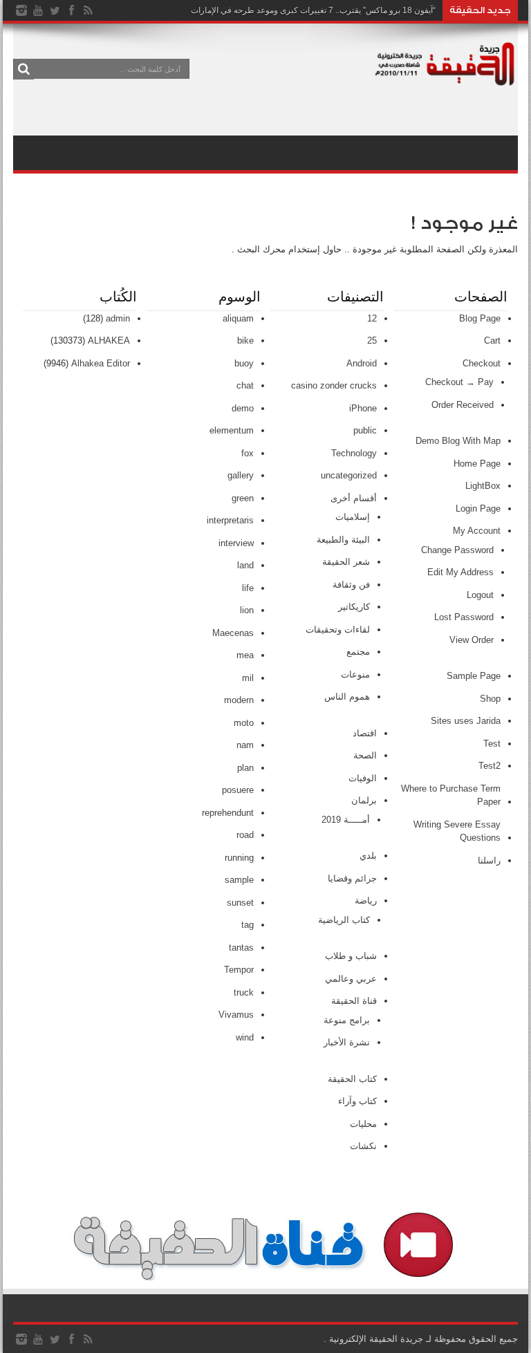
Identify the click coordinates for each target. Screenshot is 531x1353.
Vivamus (236, 1014)
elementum (231, 430)
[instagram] (21, 10)
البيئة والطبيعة (343, 539)
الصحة (365, 755)
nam (245, 745)
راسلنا (489, 860)
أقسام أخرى (353, 498)
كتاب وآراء (357, 1101)
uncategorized (349, 475)
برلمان (364, 800)
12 (372, 318)
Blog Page (480, 318)
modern (239, 700)
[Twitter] (55, 10)
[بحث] (23, 69)
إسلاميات (352, 517)
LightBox (483, 485)
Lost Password (464, 617)
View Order (471, 640)
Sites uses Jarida (466, 721)
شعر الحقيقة (346, 562)
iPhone (363, 408)
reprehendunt (228, 813)
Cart (492, 340)
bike (245, 340)
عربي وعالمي (351, 978)
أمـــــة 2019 (346, 819)
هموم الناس (347, 696)
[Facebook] (71, 10)
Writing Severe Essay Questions (457, 831)
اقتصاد (365, 733)
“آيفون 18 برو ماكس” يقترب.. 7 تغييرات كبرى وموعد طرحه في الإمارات (313, 10)
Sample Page (474, 676)
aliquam (238, 318)
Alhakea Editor (100, 363)
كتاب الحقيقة (352, 1079)
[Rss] (88, 10)
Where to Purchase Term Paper (451, 795)
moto (244, 723)
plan (245, 768)
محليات (363, 1124)
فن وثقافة (351, 584)
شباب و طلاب (351, 956)
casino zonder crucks (334, 385)
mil (248, 678)
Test (492, 743)
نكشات (363, 1146)
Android (361, 363)
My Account (477, 530)
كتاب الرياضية (344, 920)
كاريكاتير (354, 606)
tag (247, 925)
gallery (240, 475)
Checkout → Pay (459, 382)
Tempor (239, 969)
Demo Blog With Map (458, 441)
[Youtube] (38, 10)
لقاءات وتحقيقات (338, 629)
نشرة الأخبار (347, 1042)
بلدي (368, 855)
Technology (354, 453)
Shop (490, 698)
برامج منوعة (347, 1020)
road (245, 835)
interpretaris (230, 520)
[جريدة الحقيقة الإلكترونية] (445, 78)
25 (372, 340)
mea (245, 655)
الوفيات (362, 778)
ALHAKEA (109, 340)
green (243, 498)
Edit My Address (460, 572)
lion (247, 610)
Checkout (482, 363)
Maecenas (233, 633)
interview (236, 543)
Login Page (478, 508)
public (365, 430)
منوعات (355, 674)
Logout (480, 595)
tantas (241, 947)
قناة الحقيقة (354, 1001)
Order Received (462, 405)
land (245, 565)
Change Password (457, 550)
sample (239, 880)
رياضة (366, 900)
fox (247, 453)
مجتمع (358, 651)
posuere (238, 790)
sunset (240, 902)
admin (118, 318)
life (248, 588)
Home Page (477, 463)
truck (244, 992)
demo (243, 408)
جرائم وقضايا (352, 878)
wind (245, 1037)
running (239, 857)
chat (245, 385)
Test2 (489, 766)
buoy (244, 363)
